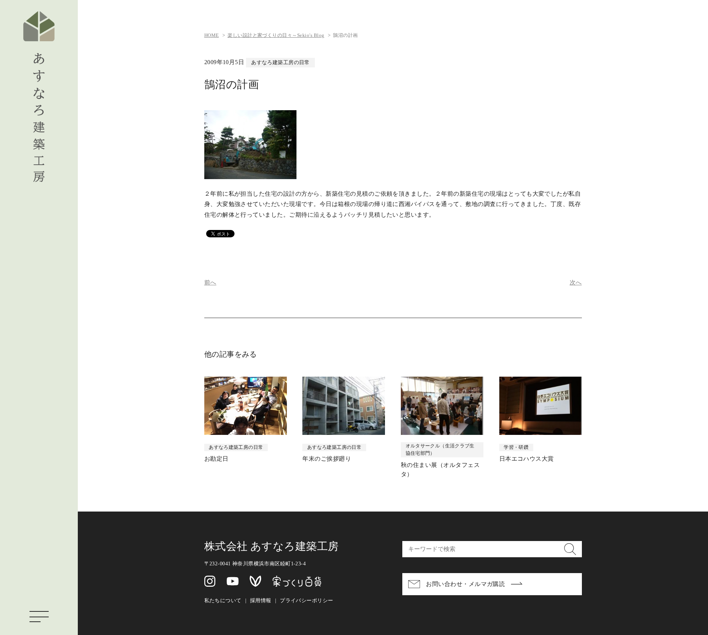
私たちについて (223, 600)
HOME (211, 35)
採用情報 (260, 600)
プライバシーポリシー (306, 600)
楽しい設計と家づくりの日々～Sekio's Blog (276, 35)
